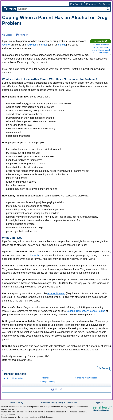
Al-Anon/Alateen (56, 293)
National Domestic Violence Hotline (85, 311)
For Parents (76, 4)
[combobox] (61, 9)
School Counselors (14, 378)
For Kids (90, 4)
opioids (62, 44)
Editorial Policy (16, 403)
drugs (44, 44)
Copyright (99, 403)
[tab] (103, 368)
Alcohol (6, 44)
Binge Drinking (48, 381)
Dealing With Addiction (87, 378)
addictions (32, 44)
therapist (35, 255)
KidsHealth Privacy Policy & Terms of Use (59, 403)
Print (22, 35)
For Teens (104, 4)
